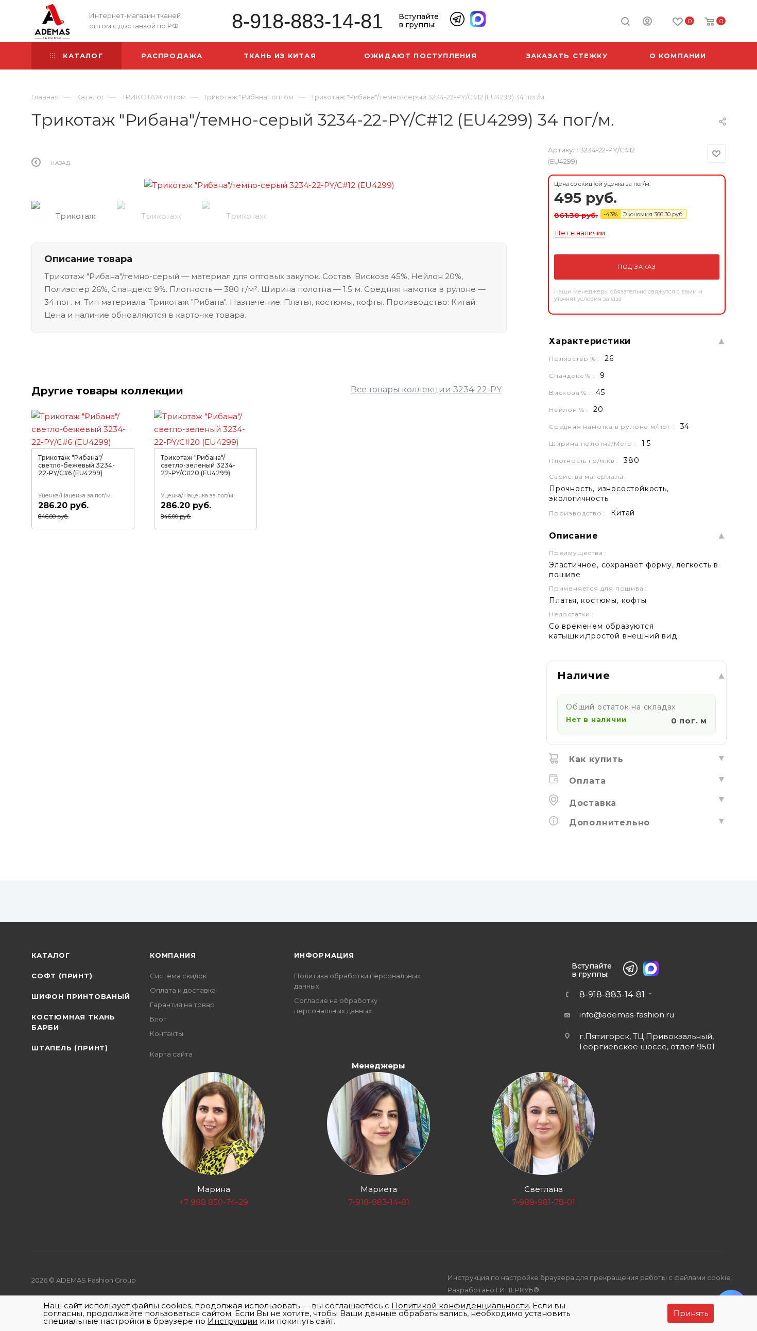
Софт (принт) (62, 976)
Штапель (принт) (69, 1048)
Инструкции (232, 1321)
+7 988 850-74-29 (213, 1202)
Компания (173, 955)
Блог (158, 1019)
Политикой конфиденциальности (460, 1305)
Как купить (595, 759)
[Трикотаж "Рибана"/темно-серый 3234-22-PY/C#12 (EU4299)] (269, 185)
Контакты (166, 1033)
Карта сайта (171, 1054)
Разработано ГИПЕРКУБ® (493, 1290)
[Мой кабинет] (647, 22)
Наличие (583, 675)
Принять (690, 1313)
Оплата (586, 781)
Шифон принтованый (80, 996)
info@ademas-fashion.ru (626, 1014)
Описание (573, 536)
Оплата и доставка (183, 990)
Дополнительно (608, 822)
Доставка (591, 803)
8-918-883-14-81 (307, 21)
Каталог (50, 955)
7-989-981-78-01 (543, 1202)
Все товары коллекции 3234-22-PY (426, 389)
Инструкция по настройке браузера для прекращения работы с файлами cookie (589, 1277)
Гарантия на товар (182, 1004)
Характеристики (590, 341)
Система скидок (178, 976)
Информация (324, 955)
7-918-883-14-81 (378, 1202)
